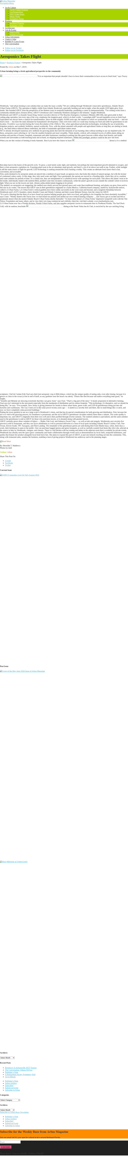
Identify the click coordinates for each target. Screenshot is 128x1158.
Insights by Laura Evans (14, 41)
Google (8, 461)
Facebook (9, 463)
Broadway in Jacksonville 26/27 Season (20, 1068)
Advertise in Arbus (12, 1090)
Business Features (17, 23)
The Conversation (12, 44)
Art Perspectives (16, 12)
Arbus (10, 67)
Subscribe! (9, 1085)
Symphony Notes (17, 19)
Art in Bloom (10, 1077)
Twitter (8, 465)
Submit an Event (16, 35)
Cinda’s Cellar (10, 39)
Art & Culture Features (19, 10)
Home (2, 63)
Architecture (10, 28)
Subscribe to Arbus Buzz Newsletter (14, 1112)
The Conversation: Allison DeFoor (18, 1070)
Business (8, 21)
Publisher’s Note (16, 26)
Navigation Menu (7, 3)
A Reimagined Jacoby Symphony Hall (20, 1074)
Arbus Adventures (12, 37)
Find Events (15, 32)
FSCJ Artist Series (17, 14)
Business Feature (13, 63)
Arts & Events (10, 30)
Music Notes (15, 17)
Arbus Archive (11, 1083)
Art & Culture (10, 8)
